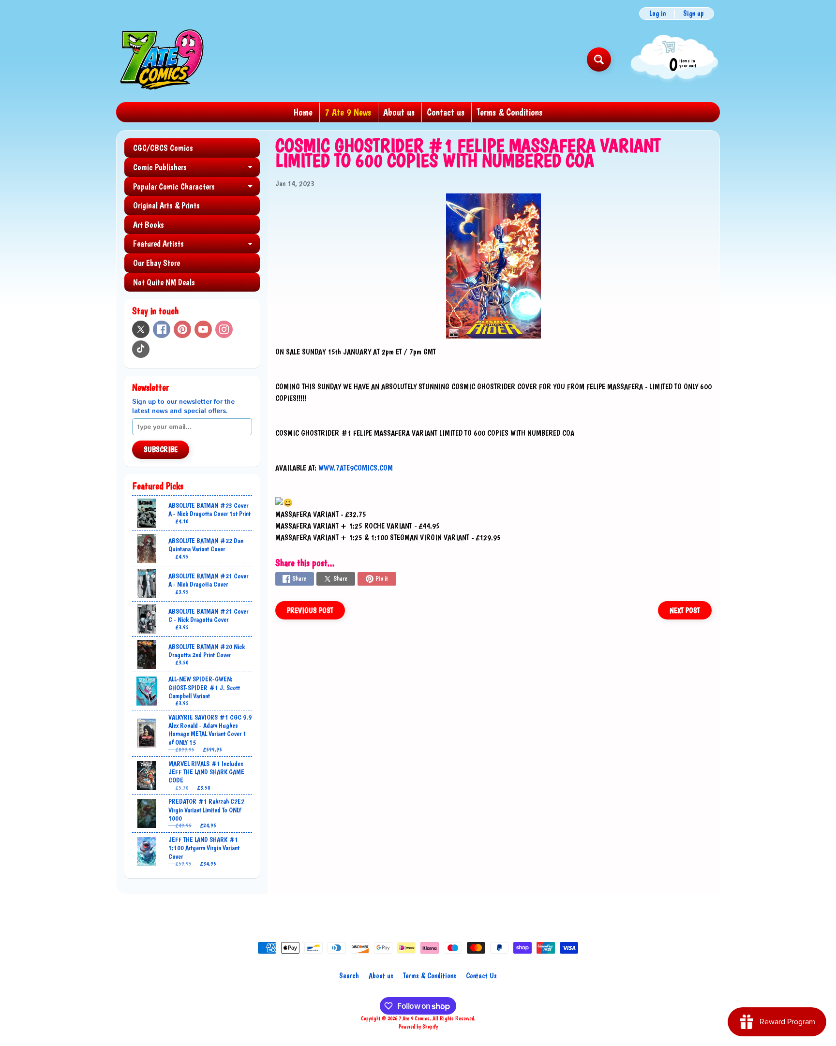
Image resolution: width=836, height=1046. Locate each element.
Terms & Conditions (509, 112)
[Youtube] (203, 329)
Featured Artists (196, 245)
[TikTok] (140, 349)
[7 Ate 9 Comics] (161, 59)
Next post (685, 610)
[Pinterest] (182, 329)
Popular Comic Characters (196, 188)
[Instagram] (224, 329)
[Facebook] (161, 329)
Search (349, 975)
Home (303, 112)
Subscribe (161, 449)
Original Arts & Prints (166, 205)
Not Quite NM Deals (164, 282)
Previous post (310, 610)
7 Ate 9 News (348, 112)
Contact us (445, 112)
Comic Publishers (196, 169)
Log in (657, 13)
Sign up (693, 13)
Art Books (148, 225)
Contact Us (481, 975)
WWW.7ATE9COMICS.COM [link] (355, 467)
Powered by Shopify (418, 1026)
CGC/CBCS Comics (163, 148)
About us (399, 112)
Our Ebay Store (156, 263)
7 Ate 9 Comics (414, 1018)
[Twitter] (140, 329)
